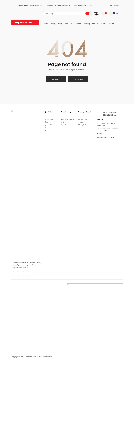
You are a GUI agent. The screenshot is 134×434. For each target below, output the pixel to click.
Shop (46, 122)
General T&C (82, 119)
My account (49, 119)
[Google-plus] (28, 273)
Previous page (78, 79)
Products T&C (83, 122)
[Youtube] (23, 273)
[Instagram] (18, 273)
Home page (56, 79)
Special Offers (49, 125)
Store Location (66, 125)
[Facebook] (13, 273)
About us (48, 128)
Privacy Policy (82, 125)
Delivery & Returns (67, 119)
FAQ (62, 122)
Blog (46, 131)
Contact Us (110, 115)
